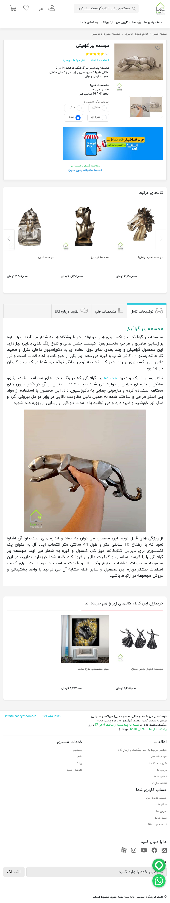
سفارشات (161, 805)
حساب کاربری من (126, 22)
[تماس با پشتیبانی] (159, 881)
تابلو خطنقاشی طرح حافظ (93, 669)
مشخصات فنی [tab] (105, 311)
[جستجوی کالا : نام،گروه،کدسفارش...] (134, 8)
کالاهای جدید (74, 770)
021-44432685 (51, 716)
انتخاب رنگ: (102, 102)
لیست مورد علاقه (156, 825)
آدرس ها (161, 811)
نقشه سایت (159, 783)
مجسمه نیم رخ (100, 257)
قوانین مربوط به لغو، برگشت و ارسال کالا (142, 750)
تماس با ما (87, 22)
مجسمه (110, 378)
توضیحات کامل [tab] (142, 311)
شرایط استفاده (158, 763)
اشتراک (14, 872)
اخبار (79, 757)
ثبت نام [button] (44, 10)
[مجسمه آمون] (30, 227)
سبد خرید (161, 818)
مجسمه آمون (46, 257)
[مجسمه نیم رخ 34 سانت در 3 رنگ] (85, 227)
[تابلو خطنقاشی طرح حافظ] (85, 639)
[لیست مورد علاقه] (26, 8)
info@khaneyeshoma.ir (20, 716)
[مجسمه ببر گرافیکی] (138, 68)
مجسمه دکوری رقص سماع (147, 669)
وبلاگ (105, 22)
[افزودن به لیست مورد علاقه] (158, 49)
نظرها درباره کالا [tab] (67, 311)
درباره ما (162, 770)
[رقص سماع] (139, 639)
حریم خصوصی (158, 757)
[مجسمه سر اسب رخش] (139, 227)
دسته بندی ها (153, 22)
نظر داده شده (99, 60)
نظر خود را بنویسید (74, 60)
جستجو (77, 750)
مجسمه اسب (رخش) (150, 257)
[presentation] (161, 240)
